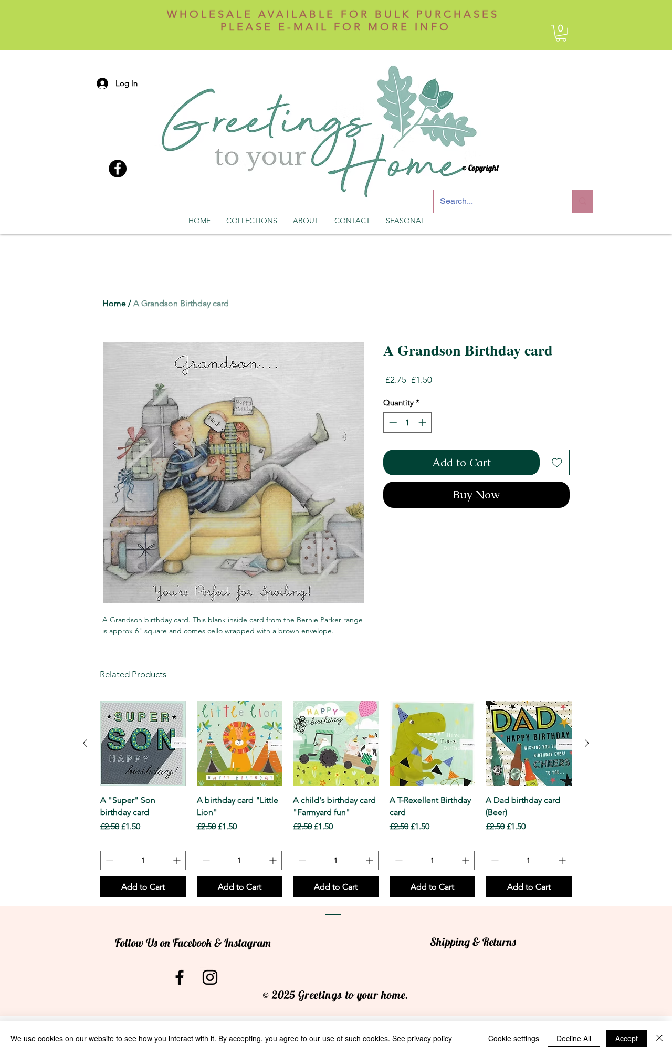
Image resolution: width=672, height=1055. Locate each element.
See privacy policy (422, 1038)
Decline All (573, 1038)
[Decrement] (392, 422)
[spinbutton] (407, 422)
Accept (626, 1038)
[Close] (659, 1038)
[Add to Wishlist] (557, 463)
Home (114, 303)
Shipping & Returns (473, 941)
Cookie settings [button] (513, 1038)
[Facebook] (118, 168)
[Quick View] (143, 744)
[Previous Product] (85, 743)
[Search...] (582, 201)
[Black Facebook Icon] (180, 977)
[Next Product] (587, 743)
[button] (561, 33)
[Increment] (423, 422)
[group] (336, 799)
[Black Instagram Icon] (210, 977)
